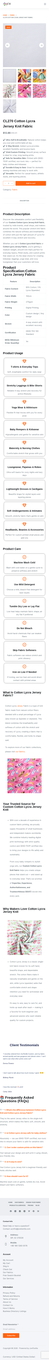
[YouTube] (24, 1211)
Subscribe (11, 1335)
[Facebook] (11, 1211)
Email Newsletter (11, 1324)
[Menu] (45, 4)
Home (10, 1202)
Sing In (6, 1266)
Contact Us (8, 1305)
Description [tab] (24, 201)
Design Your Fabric (33, 1202)
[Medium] (38, 1211)
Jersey (20, 706)
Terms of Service (10, 1299)
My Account (8, 1260)
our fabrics (20, 751)
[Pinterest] (33, 1211)
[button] (24, 1111)
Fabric (14, 189)
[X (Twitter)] (15, 1211)
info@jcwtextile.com (21, 1229)
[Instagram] (20, 1211)
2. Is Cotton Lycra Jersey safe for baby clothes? (26, 1133)
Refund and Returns (11, 1296)
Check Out (7, 1269)
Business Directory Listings (14, 1311)
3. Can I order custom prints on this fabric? (24, 1147)
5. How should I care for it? (16, 1176)
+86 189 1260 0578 (18, 1246)
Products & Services (17, 1205)
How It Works (9, 1308)
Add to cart (30, 183)
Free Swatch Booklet (12, 1275)
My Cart (6, 1263)
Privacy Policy (9, 1293)
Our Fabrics (19, 1202)
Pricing (30, 1205)
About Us (7, 1302)
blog (37, 1205)
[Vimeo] (29, 1211)
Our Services (8, 1278)
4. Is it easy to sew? (13, 1162)
